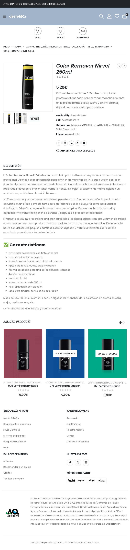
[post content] (23, 353)
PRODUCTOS (118, 125)
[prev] (119, 65)
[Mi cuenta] (109, 16)
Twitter (65, 143)
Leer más (67, 374)
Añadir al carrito (25, 374)
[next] (124, 65)
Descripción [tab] (12, 166)
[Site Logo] (17, 16)
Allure (7, 382)
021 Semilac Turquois (107, 386)
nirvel (71, 134)
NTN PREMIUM (83, 37)
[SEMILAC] (60, 31)
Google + (78, 143)
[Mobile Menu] (5, 16)
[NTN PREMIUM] (83, 31)
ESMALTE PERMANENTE (36, 382)
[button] (101, 16)
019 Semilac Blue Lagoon (65, 386)
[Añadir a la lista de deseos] (37, 334)
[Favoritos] (117, 16)
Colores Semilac (18, 382)
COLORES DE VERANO (54, 382)
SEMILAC (60, 37)
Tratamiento (69, 129)
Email (84, 143)
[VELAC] (37, 31)
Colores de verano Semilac (77, 382)
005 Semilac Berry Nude (23, 386)
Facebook (59, 143)
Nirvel (95, 125)
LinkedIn (71, 143)
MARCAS (87, 125)
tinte (77, 134)
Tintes (59, 129)
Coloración (76, 125)
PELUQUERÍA (105, 125)
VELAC (37, 37)
